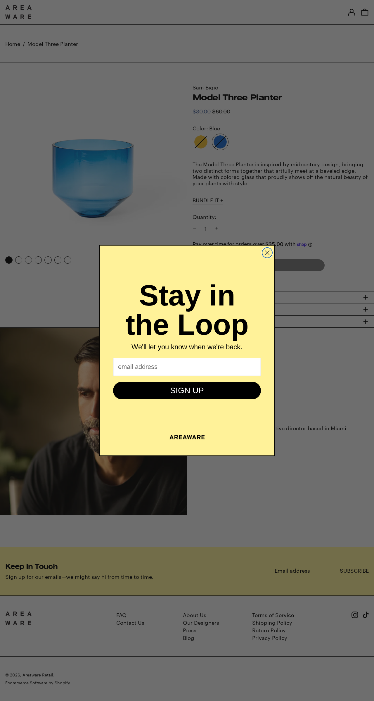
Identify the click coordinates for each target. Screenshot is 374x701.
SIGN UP (187, 390)
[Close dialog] (267, 253)
